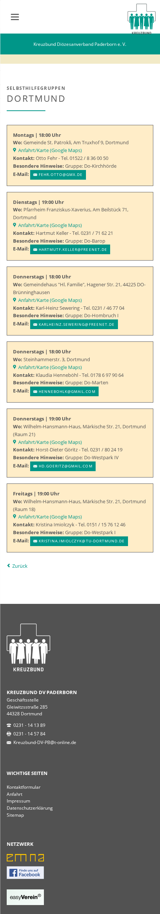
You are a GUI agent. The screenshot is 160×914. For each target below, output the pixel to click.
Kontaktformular (24, 787)
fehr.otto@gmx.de (61, 174)
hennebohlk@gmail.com (67, 391)
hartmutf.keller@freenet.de (73, 249)
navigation (15, 17)
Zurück (20, 565)
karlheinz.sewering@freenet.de (77, 324)
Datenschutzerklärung (30, 808)
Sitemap (15, 815)
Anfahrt (14, 794)
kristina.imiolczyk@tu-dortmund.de (82, 540)
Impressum (18, 801)
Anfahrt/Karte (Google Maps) (50, 150)
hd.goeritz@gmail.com (66, 466)
